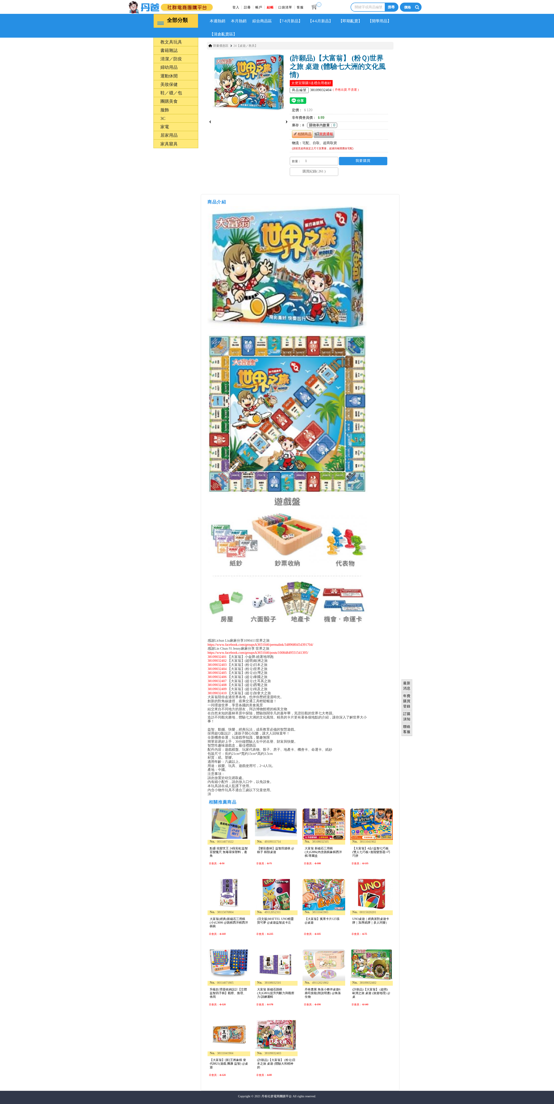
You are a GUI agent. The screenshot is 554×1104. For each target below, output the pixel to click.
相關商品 (304, 134)
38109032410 (217, 693)
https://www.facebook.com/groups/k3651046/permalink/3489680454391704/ (260, 644)
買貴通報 (326, 134)
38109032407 (217, 681)
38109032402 (217, 660)
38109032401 (217, 657)
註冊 (247, 7)
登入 (235, 7)
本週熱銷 (217, 21)
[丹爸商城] (185, 6)
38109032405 (217, 673)
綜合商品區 (262, 21)
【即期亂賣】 (350, 21)
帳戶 (258, 7)
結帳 (270, 7)
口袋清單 (285, 7)
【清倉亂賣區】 (223, 34)
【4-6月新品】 (320, 21)
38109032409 (217, 689)
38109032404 (217, 669)
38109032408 (217, 685)
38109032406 (217, 677)
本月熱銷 (238, 21)
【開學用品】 (379, 21)
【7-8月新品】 (290, 21)
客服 (300, 7)
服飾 (144, 600)
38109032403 (217, 665)
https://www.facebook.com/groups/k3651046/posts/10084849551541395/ (258, 652)
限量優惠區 (220, 45)
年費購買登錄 (407, 701)
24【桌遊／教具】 (246, 45)
